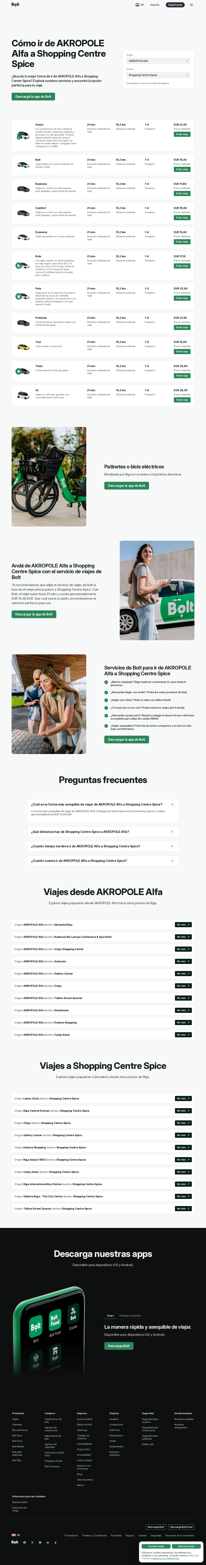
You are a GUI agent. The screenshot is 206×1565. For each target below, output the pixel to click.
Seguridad (156, 1535)
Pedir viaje (182, 134)
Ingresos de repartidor (51, 1445)
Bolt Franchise (52, 1466)
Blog (79, 1474)
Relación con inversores (84, 1467)
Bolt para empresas (17, 1453)
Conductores (116, 1424)
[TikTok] (55, 1542)
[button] (172, 804)
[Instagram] (40, 1542)
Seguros (129, 1535)
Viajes (15, 1419)
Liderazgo (82, 1430)
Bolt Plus (16, 1460)
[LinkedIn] (47, 1542)
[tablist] (124, 1315)
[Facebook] (24, 1542)
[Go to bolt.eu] (15, 5)
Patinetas (17, 1424)
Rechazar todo (186, 1546)
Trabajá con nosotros (83, 1437)
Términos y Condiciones (94, 1535)
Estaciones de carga (19, 1509)
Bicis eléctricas (20, 1430)
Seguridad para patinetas (150, 1437)
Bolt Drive (17, 1435)
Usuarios (114, 1419)
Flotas (113, 1441)
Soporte (154, 4)
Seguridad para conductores (150, 1429)
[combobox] (158, 61)
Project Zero (83, 1449)
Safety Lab (147, 1444)
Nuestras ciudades (184, 1419)
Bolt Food (17, 1441)
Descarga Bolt (119, 1346)
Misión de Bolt (84, 1424)
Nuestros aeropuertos (180, 1426)
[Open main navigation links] (191, 5)
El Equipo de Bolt (53, 1461)
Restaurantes (116, 1446)
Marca (80, 1485)
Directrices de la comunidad (179, 1535)
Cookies (142, 1535)
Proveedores (71, 1535)
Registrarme (175, 4)
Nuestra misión (20, 1502)
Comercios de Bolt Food (54, 1454)
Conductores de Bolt (53, 1420)
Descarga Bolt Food (181, 1527)
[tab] (110, 1315)
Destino (130, 69)
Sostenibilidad (84, 1443)
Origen (129, 55)
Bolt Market (18, 1446)
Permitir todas (156, 1546)
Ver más (181, 924)
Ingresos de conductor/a (51, 1429)
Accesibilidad (84, 1454)
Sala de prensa (85, 1479)
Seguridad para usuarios (150, 1420)
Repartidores (116, 1435)
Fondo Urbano (84, 1460)
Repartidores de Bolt (53, 1437)
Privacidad (116, 1535)
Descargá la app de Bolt (33, 97)
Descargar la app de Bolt (126, 486)
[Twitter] (32, 1542)
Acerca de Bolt (84, 1419)
